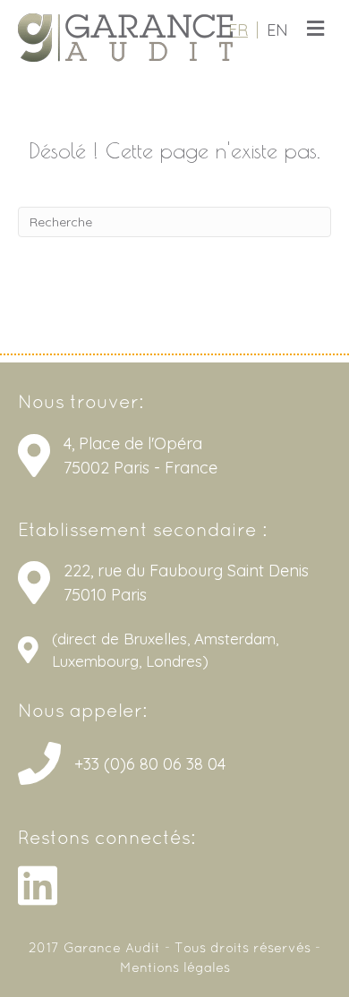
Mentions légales (175, 968)
